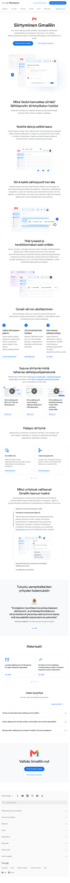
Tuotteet (14, 9)
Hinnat (39, 9)
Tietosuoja (4, 868)
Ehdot (12, 868)
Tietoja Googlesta (22, 868)
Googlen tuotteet (36, 868)
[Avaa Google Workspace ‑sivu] (11, 3)
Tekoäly (31, 9)
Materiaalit (47, 9)
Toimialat (23, 9)
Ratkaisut (5, 9)
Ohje (45, 868)
